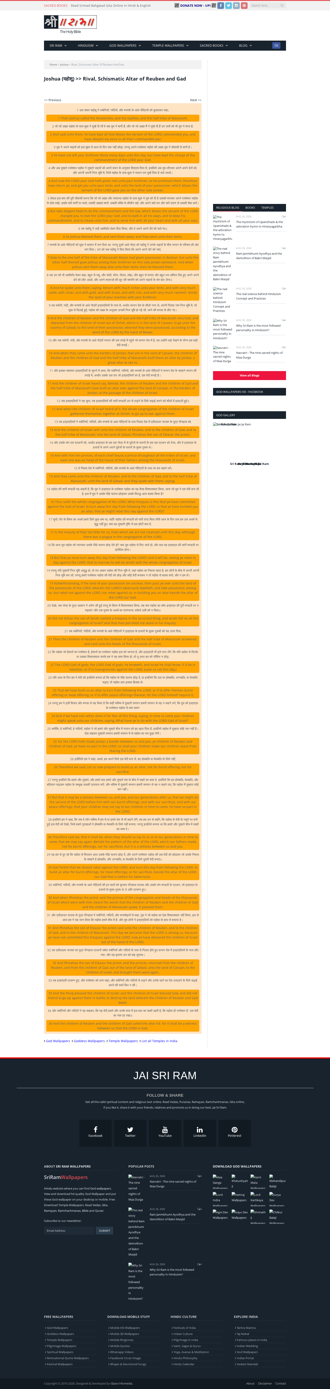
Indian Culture (183, 1334)
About (250, 1383)
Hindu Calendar (184, 1364)
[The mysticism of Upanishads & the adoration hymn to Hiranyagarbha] (222, 228)
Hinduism (86, 45)
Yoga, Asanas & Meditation (191, 1352)
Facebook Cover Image (125, 1358)
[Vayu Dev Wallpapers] (240, 1215)
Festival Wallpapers (60, 1364)
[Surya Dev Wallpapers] (277, 1199)
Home (53, 64)
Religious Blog (227, 208)
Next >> (196, 100)
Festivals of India (185, 1328)
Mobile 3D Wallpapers (124, 1334)
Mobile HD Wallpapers (125, 1328)
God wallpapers (100, 1188)
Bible (85, 1211)
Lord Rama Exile (249, 464)
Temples (267, 208)
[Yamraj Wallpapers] (240, 1197)
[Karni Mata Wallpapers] (259, 1182)
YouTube (165, 1135)
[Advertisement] (204, 25)
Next (281, 447)
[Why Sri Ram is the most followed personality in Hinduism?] (222, 330)
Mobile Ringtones (122, 1340)
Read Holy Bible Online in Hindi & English (102, 6)
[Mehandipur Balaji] (277, 1182)
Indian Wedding (247, 1346)
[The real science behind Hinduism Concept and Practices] (222, 300)
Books (250, 208)
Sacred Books (211, 45)
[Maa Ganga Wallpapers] (221, 1182)
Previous (218, 447)
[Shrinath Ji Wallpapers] (259, 1217)
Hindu (48, 1188)
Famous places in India (252, 1340)
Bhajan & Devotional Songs (128, 1364)
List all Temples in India (159, 1041)
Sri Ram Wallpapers (73, 1166)
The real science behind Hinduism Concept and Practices (258, 296)
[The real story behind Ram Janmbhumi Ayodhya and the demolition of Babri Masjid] (222, 264)
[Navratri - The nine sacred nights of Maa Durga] (222, 354)
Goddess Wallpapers (89, 1041)
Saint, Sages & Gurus (187, 1346)
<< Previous (52, 100)
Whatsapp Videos (122, 1352)
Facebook (95, 1135)
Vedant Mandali (247, 1364)
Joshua (64, 64)
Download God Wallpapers (237, 1166)
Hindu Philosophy (186, 1358)
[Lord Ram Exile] (249, 441)
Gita (104, 1205)
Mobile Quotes (120, 1346)
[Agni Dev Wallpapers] (221, 1215)
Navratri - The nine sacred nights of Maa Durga (259, 355)
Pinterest (234, 1135)
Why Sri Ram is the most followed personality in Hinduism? (258, 328)
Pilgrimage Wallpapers (61, 1346)
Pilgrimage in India (186, 1340)
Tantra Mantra (246, 1328)
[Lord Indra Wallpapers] (221, 1199)
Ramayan (50, 1211)
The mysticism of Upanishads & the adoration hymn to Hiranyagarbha (259, 224)
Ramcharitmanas (69, 1211)
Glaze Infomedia (121, 1383)
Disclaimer (265, 1383)
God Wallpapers (122, 45)
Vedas (96, 1205)
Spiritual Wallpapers (60, 1352)
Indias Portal (245, 1358)
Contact (280, 1383)
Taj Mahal (243, 1334)
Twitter (130, 1135)
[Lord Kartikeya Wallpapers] (259, 1199)
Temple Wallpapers (168, 45)
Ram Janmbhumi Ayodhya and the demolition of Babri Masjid (259, 256)
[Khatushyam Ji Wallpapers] (240, 1182)
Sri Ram (56, 45)
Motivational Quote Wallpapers (68, 1358)
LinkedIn (200, 1135)
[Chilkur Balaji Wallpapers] (277, 1217)
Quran (99, 1211)
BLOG (243, 45)
